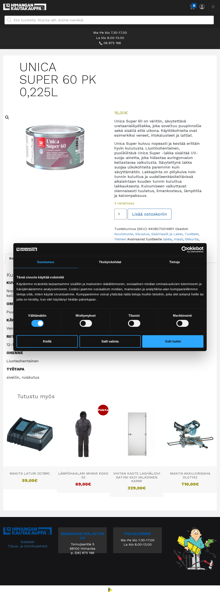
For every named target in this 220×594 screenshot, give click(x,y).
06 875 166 (112, 43)
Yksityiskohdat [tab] (110, 262)
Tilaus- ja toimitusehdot (27, 546)
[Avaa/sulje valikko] (213, 6)
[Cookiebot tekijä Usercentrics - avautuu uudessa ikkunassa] (184, 249)
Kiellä (47, 341)
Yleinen (120, 239)
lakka (167, 239)
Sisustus (142, 234)
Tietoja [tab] (174, 262)
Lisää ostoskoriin (149, 214)
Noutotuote (123, 234)
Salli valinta (110, 341)
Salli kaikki (173, 341)
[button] (7, 117)
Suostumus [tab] (45, 262)
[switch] (86, 323)
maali (178, 239)
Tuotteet (192, 234)
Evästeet (27, 542)
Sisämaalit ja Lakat (167, 234)
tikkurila (192, 239)
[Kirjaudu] (202, 6)
